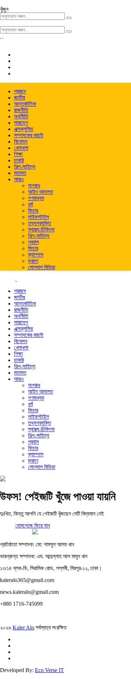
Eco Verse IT (49, 670)
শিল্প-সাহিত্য (24, 167)
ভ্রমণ (33, 261)
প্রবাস (33, 242)
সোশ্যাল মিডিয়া (41, 267)
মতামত (20, 173)
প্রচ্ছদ (20, 91)
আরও (19, 179)
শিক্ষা (18, 154)
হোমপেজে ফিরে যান (32, 526)
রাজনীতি (21, 110)
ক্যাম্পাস (35, 255)
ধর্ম (30, 204)
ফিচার (33, 211)
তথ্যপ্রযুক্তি (39, 223)
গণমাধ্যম (36, 198)
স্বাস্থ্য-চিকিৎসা (41, 230)
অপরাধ (34, 186)
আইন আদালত (40, 192)
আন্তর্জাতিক (25, 104)
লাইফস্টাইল (38, 217)
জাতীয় (19, 98)
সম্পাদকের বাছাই (28, 135)
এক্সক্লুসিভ (23, 129)
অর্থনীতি (21, 116)
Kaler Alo (23, 627)
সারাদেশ (21, 123)
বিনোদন (20, 142)
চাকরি (19, 160)
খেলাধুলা (21, 148)
